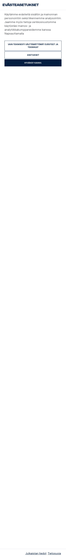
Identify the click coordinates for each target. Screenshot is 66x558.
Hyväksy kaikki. (33, 63)
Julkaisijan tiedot (35, 553)
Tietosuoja (54, 553)
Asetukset (33, 55)
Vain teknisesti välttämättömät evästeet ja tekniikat (33, 45)
